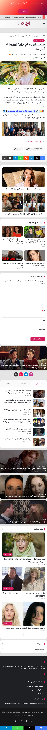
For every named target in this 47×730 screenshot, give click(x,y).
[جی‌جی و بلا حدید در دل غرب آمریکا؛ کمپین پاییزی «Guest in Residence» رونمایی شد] (39, 403)
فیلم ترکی (17, 148)
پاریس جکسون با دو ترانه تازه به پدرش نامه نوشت (25, 628)
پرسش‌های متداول (37, 690)
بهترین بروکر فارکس (10, 703)
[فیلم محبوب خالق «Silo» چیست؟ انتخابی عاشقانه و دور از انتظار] (39, 432)
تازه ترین (39, 383)
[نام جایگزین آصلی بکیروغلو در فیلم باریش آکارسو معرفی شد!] (12, 231)
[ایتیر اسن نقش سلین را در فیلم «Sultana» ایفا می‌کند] (34, 255)
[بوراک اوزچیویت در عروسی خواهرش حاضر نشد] (39, 442)
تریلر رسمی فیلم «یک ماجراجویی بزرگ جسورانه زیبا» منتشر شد (24, 521)
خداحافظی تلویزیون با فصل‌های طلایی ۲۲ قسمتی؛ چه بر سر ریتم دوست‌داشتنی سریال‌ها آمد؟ (23, 366)
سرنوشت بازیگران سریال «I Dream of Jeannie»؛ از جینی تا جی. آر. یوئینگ (24, 560)
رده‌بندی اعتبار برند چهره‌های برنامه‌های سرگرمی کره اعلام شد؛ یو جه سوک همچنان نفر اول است (17, 420)
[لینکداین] (31, 158)
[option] (23, 358)
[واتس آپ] (20, 158)
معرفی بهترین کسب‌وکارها (37, 703)
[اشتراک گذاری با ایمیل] (10, 158)
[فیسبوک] (42, 158)
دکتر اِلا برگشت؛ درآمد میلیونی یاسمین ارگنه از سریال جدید (17, 411)
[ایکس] (37, 158)
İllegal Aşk (38, 148)
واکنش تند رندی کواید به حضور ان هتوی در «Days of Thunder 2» (24, 595)
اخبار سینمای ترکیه (15, 36)
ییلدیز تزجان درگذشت (33, 141)
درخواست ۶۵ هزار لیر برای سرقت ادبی (13, 264)
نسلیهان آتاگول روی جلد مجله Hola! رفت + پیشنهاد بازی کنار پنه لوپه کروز (34, 241)
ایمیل (43, 320)
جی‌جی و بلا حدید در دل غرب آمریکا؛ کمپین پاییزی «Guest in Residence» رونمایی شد (17, 401)
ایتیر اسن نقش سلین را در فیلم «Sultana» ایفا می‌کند (35, 264)
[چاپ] (4, 158)
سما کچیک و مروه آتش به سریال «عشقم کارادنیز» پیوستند (26, 496)
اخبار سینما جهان (26, 36)
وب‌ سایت (42, 329)
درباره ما (40, 693)
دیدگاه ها (8, 383)
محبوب (23, 383)
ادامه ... (23, 11)
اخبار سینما (36, 36)
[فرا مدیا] (23, 23)
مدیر (42, 54)
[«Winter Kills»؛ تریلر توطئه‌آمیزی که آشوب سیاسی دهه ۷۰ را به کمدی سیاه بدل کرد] (39, 394)
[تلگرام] (15, 158)
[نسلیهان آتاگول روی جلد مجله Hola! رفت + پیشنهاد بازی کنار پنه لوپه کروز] (34, 232)
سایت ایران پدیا (23, 703)
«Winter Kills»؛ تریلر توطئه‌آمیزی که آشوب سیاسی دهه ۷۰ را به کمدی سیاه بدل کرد (18, 391)
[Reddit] (26, 158)
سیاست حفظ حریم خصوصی (34, 686)
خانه (41, 36)
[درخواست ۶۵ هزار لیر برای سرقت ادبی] (12, 255)
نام (43, 311)
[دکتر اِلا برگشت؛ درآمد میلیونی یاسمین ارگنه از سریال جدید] (39, 413)
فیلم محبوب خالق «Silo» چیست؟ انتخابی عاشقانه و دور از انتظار (18, 430)
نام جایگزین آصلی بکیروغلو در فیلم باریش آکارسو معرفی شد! (12, 240)
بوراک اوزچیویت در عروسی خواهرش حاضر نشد (17, 438)
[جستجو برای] (3, 24)
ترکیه (27, 148)
